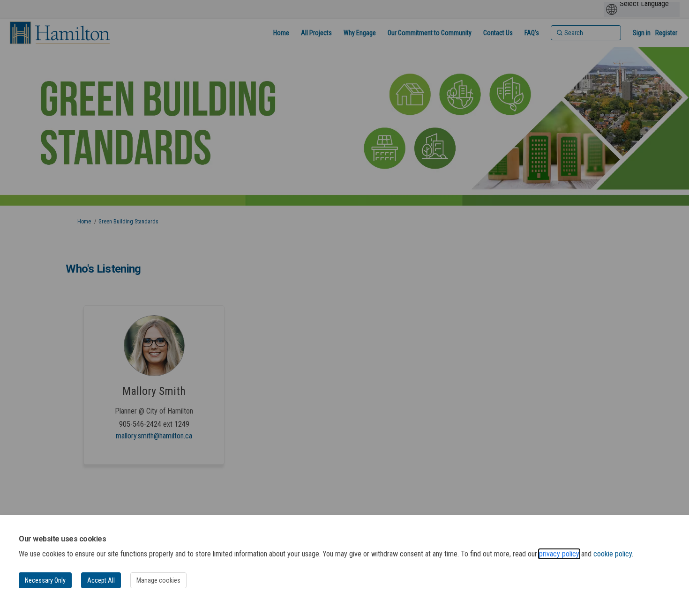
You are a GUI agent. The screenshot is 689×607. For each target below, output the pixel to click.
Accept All (101, 580)
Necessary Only (45, 580)
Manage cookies (158, 580)
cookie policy (612, 553)
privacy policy (559, 553)
